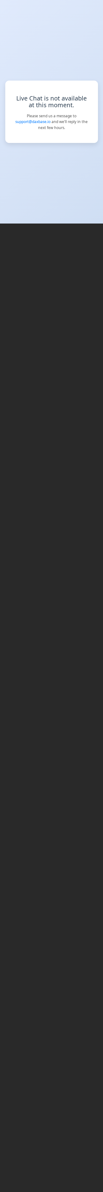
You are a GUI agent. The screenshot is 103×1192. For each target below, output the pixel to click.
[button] (98, 5)
